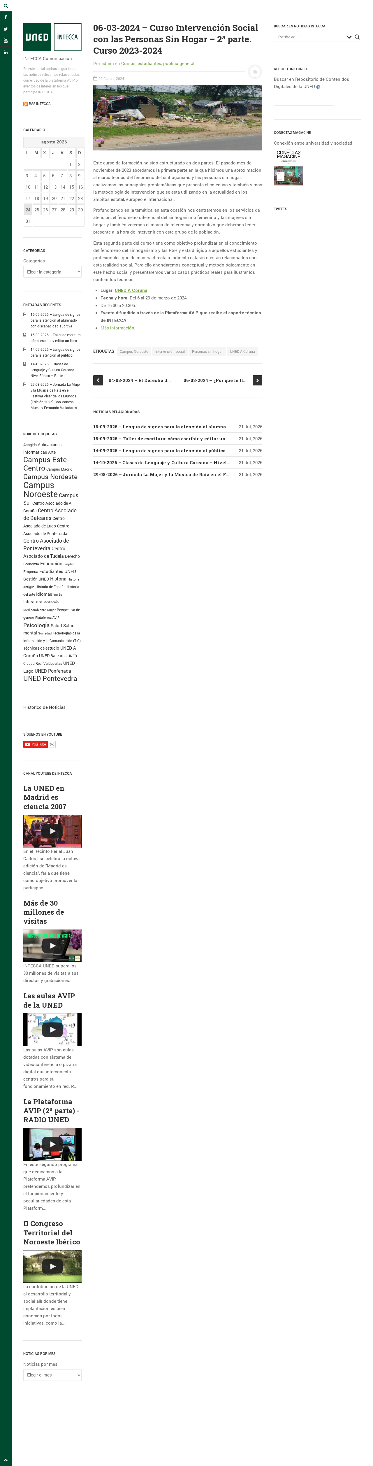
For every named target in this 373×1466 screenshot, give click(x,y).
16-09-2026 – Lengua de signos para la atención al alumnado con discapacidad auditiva (55, 320)
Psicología (36, 625)
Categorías (34, 261)
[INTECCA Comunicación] (52, 37)
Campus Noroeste (40, 489)
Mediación (51, 602)
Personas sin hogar (207, 351)
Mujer (51, 610)
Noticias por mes (40, 1364)
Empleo (69, 564)
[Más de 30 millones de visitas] (52, 946)
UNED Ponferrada (53, 671)
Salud (56, 625)
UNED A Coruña (131, 290)
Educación (51, 563)
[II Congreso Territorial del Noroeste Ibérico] (52, 1266)
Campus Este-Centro (46, 464)
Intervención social (170, 351)
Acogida (30, 444)
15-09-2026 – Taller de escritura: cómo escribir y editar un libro (165, 438)
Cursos (128, 63)
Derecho (72, 556)
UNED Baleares (52, 655)
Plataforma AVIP (47, 617)
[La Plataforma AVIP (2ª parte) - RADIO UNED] (52, 1144)
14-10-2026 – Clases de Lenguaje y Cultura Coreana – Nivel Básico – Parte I (54, 370)
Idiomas (44, 594)
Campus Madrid (59, 469)
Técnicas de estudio (41, 648)
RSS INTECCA (39, 103)
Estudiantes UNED (57, 571)
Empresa (30, 571)
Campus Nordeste (50, 476)
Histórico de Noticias (44, 707)
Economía (31, 564)
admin (107, 63)
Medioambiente (34, 610)
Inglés (57, 594)
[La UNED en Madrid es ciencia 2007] (52, 831)
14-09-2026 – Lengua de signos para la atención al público (159, 450)
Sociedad (45, 633)
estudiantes (149, 63)
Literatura (32, 601)
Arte (52, 452)
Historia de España (51, 586)
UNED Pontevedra (50, 678)
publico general (178, 63)
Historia (58, 579)
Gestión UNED (36, 579)
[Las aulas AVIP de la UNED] (52, 1029)
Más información (117, 328)
